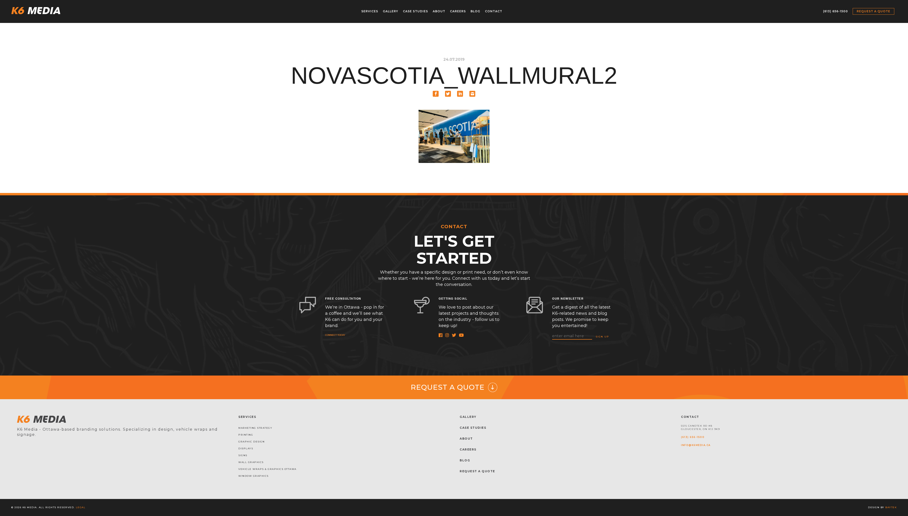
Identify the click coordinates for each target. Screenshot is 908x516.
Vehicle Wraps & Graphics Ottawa (267, 469)
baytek (891, 507)
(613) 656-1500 (835, 11)
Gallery (390, 11)
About (439, 11)
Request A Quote (477, 471)
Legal (81, 507)
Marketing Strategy (255, 427)
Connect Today (335, 335)
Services (369, 11)
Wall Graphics (251, 462)
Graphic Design (251, 441)
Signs (242, 455)
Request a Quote (873, 11)
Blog (475, 11)
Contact (493, 11)
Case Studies (415, 11)
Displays (245, 448)
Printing (245, 434)
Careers (458, 11)
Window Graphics (253, 475)
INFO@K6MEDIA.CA (696, 445)
